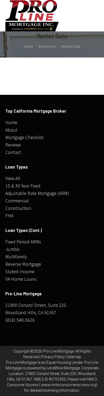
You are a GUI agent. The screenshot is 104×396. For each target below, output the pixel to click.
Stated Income (19, 271)
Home (11, 122)
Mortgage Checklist (24, 137)
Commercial (17, 201)
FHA (9, 216)
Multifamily (16, 257)
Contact (13, 152)
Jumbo (12, 249)
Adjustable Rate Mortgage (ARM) (37, 193)
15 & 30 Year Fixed (23, 186)
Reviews (13, 145)
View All (12, 178)
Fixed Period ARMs (23, 242)
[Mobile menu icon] (93, 15)
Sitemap (74, 357)
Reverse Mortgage (23, 264)
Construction (18, 208)
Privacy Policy (53, 357)
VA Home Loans (21, 279)
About (11, 130)
